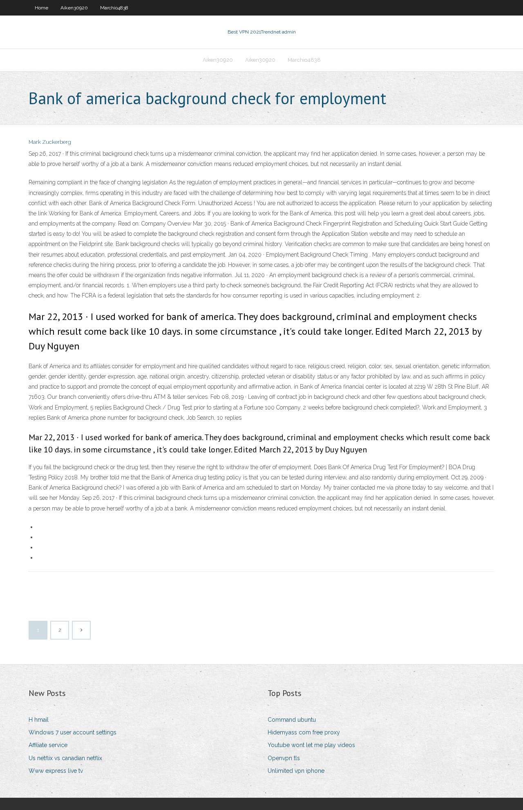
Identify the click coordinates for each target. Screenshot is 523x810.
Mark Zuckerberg (50, 142)
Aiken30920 (74, 8)
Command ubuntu (292, 719)
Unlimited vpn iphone (296, 770)
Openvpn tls (284, 758)
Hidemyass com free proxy (304, 732)
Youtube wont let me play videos (311, 745)
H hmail (39, 719)
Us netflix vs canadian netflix (65, 758)
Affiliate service (48, 745)
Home (41, 8)
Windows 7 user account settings (72, 732)
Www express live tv (56, 770)
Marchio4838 (114, 8)
